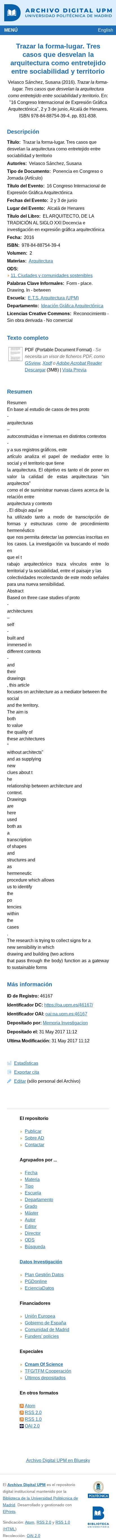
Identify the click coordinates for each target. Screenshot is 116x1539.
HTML (9, 1529)
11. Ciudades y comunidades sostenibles (52, 275)
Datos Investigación (41, 1261)
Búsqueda (35, 1246)
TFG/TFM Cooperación (48, 1371)
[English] (105, 30)
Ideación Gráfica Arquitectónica (72, 305)
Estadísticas (26, 1063)
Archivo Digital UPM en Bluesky (58, 1460)
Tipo (29, 1186)
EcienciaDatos (39, 1288)
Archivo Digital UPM (26, 1484)
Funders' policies (42, 1336)
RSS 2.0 (33, 1412)
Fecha (31, 1172)
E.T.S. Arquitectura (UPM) (53, 298)
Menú (11, 30)
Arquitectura (41, 261)
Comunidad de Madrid (47, 1329)
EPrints (9, 1511)
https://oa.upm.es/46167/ (68, 1005)
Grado (31, 1206)
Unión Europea (40, 1316)
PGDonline (36, 1281)
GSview (32, 363)
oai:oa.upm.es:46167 (66, 1014)
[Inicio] (58, 12)
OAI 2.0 (32, 1426)
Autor (30, 1219)
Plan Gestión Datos (44, 1274)
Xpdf (47, 363)
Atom (30, 1405)
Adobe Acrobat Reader (79, 363)
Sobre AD (34, 1138)
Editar (20, 1081)
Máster (31, 1213)
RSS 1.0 (33, 1419)
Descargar (35, 370)
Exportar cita (26, 1072)
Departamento (39, 1199)
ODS (30, 1240)
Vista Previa (74, 370)
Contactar (34, 1144)
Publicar (33, 1131)
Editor (31, 1226)
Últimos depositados (45, 1377)
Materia (32, 1179)
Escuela (33, 1193)
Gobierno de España (45, 1323)
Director (33, 1233)
